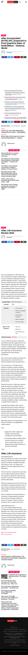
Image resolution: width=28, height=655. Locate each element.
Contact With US (14, 645)
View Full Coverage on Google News (15, 117)
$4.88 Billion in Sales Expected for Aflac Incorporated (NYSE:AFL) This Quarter (15, 108)
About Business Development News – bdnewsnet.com (14, 637)
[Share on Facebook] (4, 57)
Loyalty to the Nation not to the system (15, 631)
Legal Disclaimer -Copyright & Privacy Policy (15, 642)
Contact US (14, 627)
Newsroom (9, 52)
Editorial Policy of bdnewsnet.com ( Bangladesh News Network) (14, 634)
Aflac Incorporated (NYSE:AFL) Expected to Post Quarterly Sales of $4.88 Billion (15, 92)
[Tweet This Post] (11, 57)
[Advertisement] (14, 20)
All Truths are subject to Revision (15, 629)
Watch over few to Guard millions (15, 640)
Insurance (5, 550)
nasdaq (23, 126)
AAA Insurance (16, 126)
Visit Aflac (14, 337)
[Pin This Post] (17, 57)
